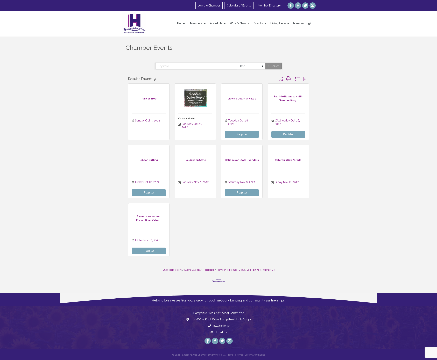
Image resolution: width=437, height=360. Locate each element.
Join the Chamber (209, 5)
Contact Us (268, 269)
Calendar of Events (239, 5)
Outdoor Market (186, 118)
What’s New (238, 23)
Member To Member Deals (231, 269)
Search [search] (275, 66)
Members (196, 23)
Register (242, 134)
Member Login (302, 23)
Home (181, 23)
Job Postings (253, 269)
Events (258, 23)
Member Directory (269, 5)
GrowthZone (258, 355)
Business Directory (172, 269)
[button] (281, 78)
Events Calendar (192, 269)
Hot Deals (209, 269)
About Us (216, 23)
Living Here (278, 23)
